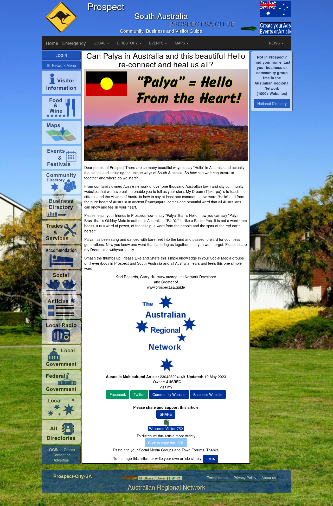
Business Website (207, 394)
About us (268, 478)
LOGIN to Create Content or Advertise (61, 455)
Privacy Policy (245, 478)
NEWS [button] (275, 43)
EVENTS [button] (156, 43)
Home (52, 43)
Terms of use (217, 478)
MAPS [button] (180, 43)
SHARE (166, 414)
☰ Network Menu (61, 65)
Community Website (168, 394)
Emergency (74, 43)
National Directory (272, 103)
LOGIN (210, 459)
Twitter (139, 394)
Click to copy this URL (166, 442)
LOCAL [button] (100, 43)
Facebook (118, 394)
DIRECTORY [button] (128, 43)
